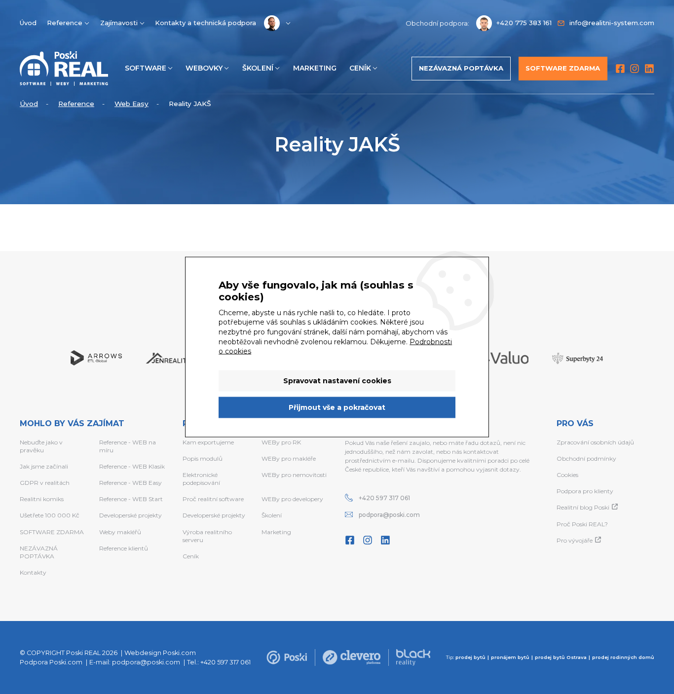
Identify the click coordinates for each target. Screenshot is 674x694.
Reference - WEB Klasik (132, 466)
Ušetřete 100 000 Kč (49, 515)
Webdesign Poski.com (160, 653)
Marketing (315, 68)
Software (145, 68)
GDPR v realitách (45, 482)
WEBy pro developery (292, 499)
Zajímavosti (119, 23)
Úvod (28, 23)
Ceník (360, 68)
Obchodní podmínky (586, 458)
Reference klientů (123, 548)
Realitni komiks (42, 499)
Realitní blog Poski (583, 507)
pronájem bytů (510, 657)
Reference (64, 23)
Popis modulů (203, 458)
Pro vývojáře (575, 540)
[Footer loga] (286, 657)
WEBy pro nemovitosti (294, 474)
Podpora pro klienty (585, 491)
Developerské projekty (130, 515)
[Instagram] (634, 68)
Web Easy (131, 104)
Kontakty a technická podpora (205, 23)
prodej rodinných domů (623, 657)
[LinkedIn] (649, 68)
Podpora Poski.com (51, 662)
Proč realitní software (213, 499)
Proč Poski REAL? (582, 524)
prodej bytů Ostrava (561, 657)
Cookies (567, 474)
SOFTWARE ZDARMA (52, 532)
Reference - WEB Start (131, 499)
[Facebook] (620, 68)
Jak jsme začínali (44, 466)
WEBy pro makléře (289, 458)
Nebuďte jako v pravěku (41, 446)
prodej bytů (470, 657)
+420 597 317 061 (384, 498)
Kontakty (33, 572)
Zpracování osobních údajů (595, 442)
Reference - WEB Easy (130, 482)
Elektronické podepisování (201, 478)
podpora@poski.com (389, 514)
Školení (257, 68)
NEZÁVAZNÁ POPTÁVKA (39, 552)
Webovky (204, 68)
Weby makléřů (120, 532)
